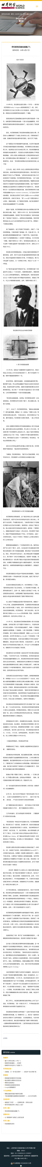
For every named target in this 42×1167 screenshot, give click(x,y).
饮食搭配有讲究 (9, 1124)
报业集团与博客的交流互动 (13, 1080)
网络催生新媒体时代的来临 (13, 1078)
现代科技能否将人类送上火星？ (14, 1104)
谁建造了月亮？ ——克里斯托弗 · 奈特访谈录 (18, 1102)
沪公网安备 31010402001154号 (22, 1163)
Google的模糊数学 (10, 1087)
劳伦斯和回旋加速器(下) (12, 1111)
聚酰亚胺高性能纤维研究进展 (14, 1093)
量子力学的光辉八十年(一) (13, 1061)
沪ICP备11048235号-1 (21, 1158)
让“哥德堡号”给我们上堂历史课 (14, 1117)
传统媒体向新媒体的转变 (12, 1085)
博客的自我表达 (9, 1082)
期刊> (13, 14)
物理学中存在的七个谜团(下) (13, 1065)
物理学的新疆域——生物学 (13, 1063)
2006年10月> (19, 14)
